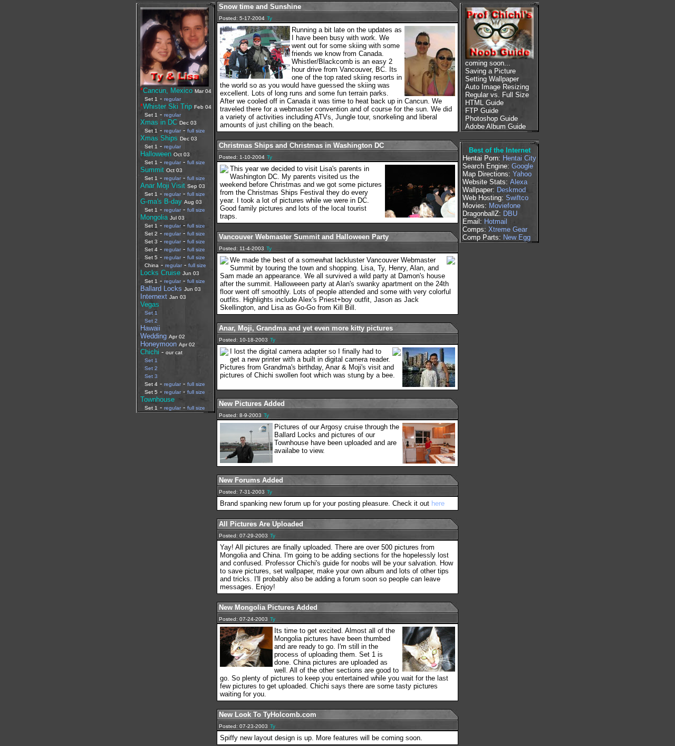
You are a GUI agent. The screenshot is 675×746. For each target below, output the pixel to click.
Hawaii (150, 328)
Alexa (518, 182)
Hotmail (495, 221)
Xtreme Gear (507, 229)
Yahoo (522, 174)
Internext (153, 296)
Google (522, 166)
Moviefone (504, 206)
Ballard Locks (161, 288)
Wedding (153, 336)
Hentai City (519, 158)
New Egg (517, 237)
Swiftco (517, 198)
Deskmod (511, 190)
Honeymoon (158, 344)
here (438, 503)
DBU (510, 214)
